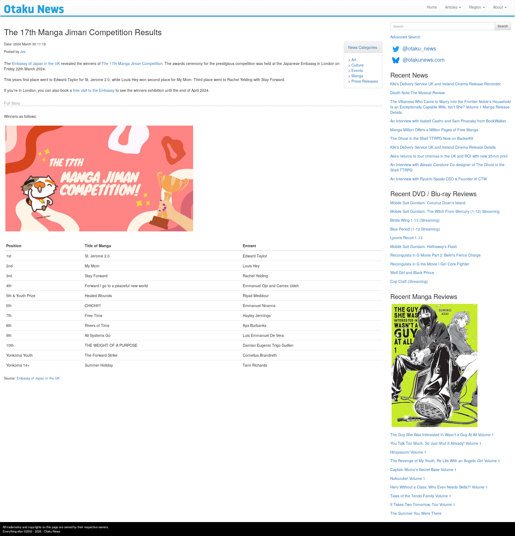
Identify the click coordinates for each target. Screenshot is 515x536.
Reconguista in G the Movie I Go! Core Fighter (429, 264)
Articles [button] (451, 7)
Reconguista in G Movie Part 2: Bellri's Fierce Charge (435, 255)
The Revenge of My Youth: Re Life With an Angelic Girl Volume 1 (445, 460)
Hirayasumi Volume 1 (408, 452)
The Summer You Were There (416, 513)
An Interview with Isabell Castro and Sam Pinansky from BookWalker (448, 120)
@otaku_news (419, 48)
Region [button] (475, 7)
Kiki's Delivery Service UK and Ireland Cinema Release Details (443, 147)
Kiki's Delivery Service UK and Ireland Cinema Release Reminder (445, 83)
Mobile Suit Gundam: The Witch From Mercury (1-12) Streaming (444, 211)
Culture (357, 65)
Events (357, 70)
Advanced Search (405, 36)
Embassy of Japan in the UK (36, 63)
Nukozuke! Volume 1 (407, 478)
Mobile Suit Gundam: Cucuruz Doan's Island (427, 202)
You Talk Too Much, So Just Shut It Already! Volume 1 (435, 443)
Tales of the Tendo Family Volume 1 (420, 495)
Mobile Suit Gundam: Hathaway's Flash (423, 246)
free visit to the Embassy (94, 90)
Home (432, 7)
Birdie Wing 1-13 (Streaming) (415, 220)
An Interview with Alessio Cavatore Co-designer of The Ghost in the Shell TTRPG (447, 167)
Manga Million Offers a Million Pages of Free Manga (434, 129)
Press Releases (364, 81)
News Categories (362, 47)
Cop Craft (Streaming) (409, 281)
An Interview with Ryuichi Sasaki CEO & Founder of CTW (438, 178)
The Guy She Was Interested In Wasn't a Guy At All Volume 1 (442, 434)
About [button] (498, 7)
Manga (357, 75)
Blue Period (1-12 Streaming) (415, 229)
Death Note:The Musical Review (417, 92)
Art (353, 59)
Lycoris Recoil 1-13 (406, 237)
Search (503, 26)
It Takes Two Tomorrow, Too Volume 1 (422, 504)
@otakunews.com (423, 59)
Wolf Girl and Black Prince (412, 272)
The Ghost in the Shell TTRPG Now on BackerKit (431, 138)
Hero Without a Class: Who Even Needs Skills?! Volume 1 (439, 487)
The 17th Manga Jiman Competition (132, 63)
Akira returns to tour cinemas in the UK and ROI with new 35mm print (448, 156)
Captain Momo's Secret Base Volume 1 (423, 469)
